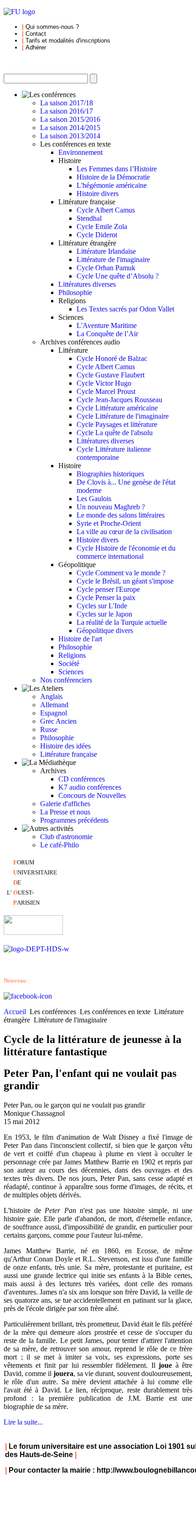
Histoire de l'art (80, 639)
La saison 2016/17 (66, 111)
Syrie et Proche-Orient (109, 523)
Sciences (70, 672)
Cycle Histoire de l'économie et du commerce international (126, 552)
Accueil (15, 1012)
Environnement (80, 152)
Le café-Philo (59, 845)
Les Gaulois (94, 498)
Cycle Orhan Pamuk (106, 268)
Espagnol (53, 713)
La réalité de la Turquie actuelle (122, 622)
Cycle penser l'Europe (108, 589)
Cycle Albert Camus (106, 210)
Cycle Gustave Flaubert (110, 375)
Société (68, 663)
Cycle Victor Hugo (104, 383)
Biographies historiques (110, 474)
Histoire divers (98, 193)
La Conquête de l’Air (107, 334)
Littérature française (68, 754)
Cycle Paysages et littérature (117, 424)
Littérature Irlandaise (106, 251)
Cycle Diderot (97, 235)
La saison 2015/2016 (70, 119)
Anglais (51, 696)
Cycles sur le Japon (104, 614)
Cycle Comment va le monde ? (121, 573)
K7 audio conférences (89, 787)
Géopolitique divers (105, 630)
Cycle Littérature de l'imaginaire (123, 416)
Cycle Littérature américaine (117, 408)
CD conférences (81, 779)
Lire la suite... (23, 1422)
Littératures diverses (87, 284)
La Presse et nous (65, 812)
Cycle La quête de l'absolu (115, 433)
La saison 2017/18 (66, 103)
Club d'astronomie (66, 837)
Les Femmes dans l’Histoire (117, 169)
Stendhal (89, 218)
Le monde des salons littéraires (121, 515)
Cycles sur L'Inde (102, 606)
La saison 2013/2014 (70, 136)
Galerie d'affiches (65, 804)
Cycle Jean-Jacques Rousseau (119, 400)
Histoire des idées (65, 746)
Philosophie (75, 292)
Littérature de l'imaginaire (113, 259)
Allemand (54, 705)
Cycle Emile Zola (102, 226)
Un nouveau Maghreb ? (111, 507)
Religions (72, 655)
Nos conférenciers (66, 680)
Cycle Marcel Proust (106, 391)
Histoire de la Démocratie (113, 177)
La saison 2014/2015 (70, 127)
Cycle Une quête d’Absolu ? (118, 276)
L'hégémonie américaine (112, 185)
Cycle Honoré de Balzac (112, 358)
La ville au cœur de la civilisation (124, 531)
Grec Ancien (58, 721)
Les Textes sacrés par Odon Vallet (125, 309)
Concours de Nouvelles (92, 795)
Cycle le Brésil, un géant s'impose (125, 581)
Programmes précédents (74, 820)
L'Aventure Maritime (107, 325)
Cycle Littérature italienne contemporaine (114, 453)
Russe (48, 729)
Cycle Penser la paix (106, 597)
